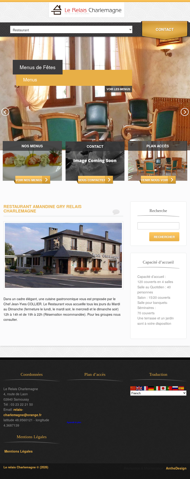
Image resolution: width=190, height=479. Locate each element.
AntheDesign (176, 468)
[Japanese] (163, 388)
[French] (145, 388)
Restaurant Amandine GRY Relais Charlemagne (42, 208)
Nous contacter (91, 180)
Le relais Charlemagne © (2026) (25, 467)
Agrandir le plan (74, 422)
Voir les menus (118, 89)
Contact (165, 29)
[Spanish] (181, 388)
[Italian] (157, 388)
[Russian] (175, 388)
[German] (151, 388)
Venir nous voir (154, 180)
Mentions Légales (18, 451)
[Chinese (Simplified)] (133, 388)
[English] (139, 388)
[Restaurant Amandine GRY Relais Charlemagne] (63, 295)
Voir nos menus (29, 180)
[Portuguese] (169, 388)
